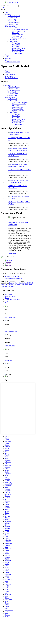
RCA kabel (15, 33)
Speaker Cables (13, 24)
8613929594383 (10, 346)
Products (7, 73)
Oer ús (7, 55)
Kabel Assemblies (10, 26)
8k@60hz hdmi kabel (21, 283)
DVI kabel (15, 46)
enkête (10, 253)
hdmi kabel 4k (12, 284)
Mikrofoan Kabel (17, 34)
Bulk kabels (8, 14)
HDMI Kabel (12, 39)
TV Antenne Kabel (18, 53)
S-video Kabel (16, 51)
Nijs (6, 60)
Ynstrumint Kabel (17, 36)
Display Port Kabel (18, 50)
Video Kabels (12, 41)
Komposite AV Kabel (18, 48)
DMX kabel (12, 19)
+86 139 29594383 (10, 317)
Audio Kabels (12, 28)
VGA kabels (16, 43)
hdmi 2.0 (20, 284)
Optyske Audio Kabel (19, 38)
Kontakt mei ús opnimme (12, 62)
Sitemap (11, 283)
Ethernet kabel (12, 21)
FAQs (6, 56)
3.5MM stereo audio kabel (20, 29)
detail (14, 253)
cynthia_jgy (8, 360)
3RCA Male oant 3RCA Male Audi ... (17, 155)
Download (8, 58)
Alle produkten (9, 286)
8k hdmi (25, 284)
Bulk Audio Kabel (14, 16)
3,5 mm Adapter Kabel (19, 31)
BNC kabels (16, 45)
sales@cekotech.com (11, 331)
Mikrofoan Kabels (13, 22)
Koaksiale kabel (13, 17)
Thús (6, 12)
